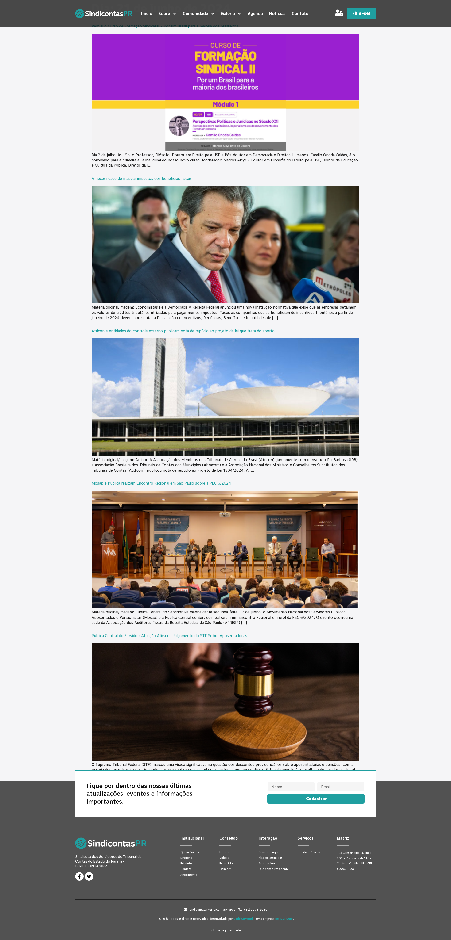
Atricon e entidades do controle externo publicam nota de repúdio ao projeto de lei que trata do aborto (183, 331)
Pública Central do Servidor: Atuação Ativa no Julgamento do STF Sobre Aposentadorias (169, 636)
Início (146, 13)
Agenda (255, 13)
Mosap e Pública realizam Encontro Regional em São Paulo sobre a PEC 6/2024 (161, 483)
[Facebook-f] (79, 876)
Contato (300, 13)
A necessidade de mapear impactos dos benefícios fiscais (142, 178)
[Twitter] (89, 876)
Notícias (277, 13)
